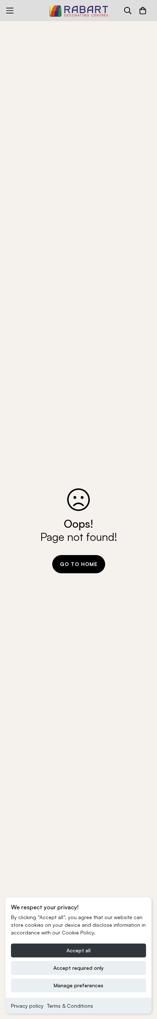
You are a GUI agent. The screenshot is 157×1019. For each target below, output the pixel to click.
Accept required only (78, 968)
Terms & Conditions (70, 1006)
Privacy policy (27, 1006)
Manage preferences (78, 985)
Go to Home (78, 564)
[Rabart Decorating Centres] (78, 10)
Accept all (78, 950)
